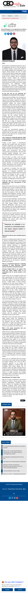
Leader (16, 15)
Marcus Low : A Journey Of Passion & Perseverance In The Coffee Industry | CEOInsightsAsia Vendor (12, 452)
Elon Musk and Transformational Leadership (14, 461)
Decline (20, 589)
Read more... (17, 586)
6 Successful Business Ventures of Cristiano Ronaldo (14, 446)
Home (3, 15)
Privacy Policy (11, 489)
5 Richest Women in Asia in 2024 (11, 471)
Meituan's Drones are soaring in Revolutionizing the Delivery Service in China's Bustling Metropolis (12, 466)
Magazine (10, 15)
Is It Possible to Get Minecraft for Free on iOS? (13, 457)
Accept (7, 589)
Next (22, 400)
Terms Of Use (18, 489)
